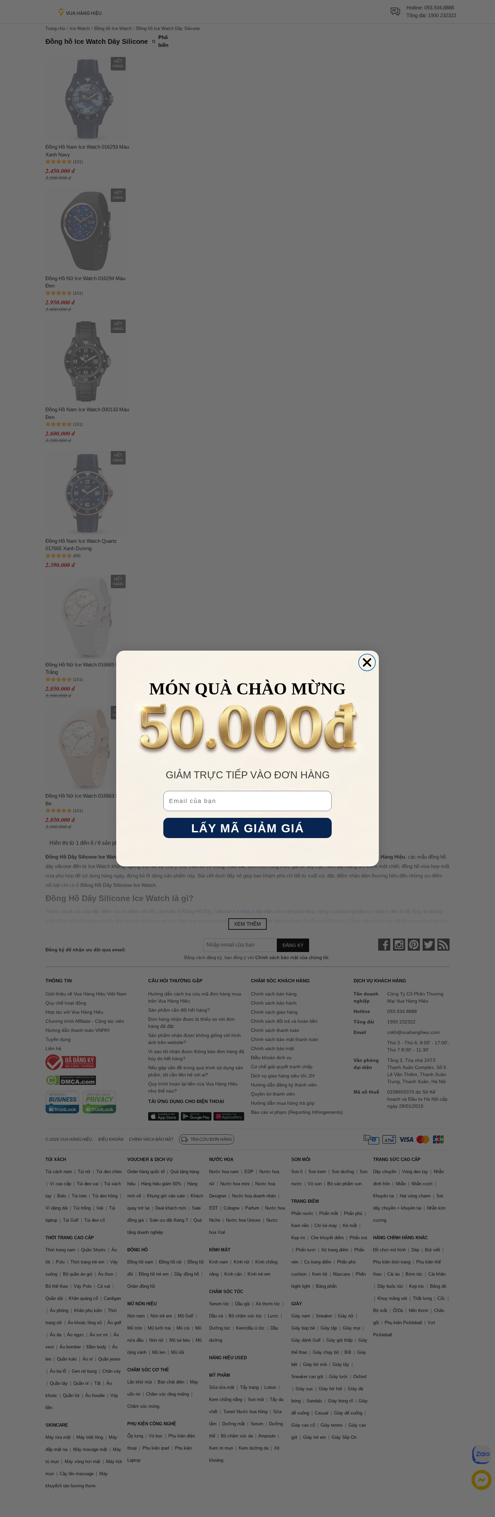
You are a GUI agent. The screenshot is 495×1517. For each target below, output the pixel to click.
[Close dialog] (367, 662)
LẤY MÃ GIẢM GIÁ (247, 828)
